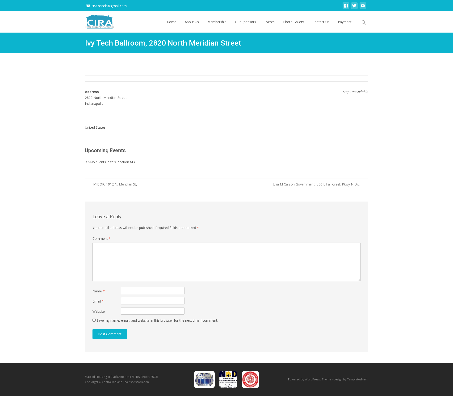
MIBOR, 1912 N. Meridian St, (113, 184)
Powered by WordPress (304, 379)
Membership (216, 22)
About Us (192, 22)
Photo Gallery (293, 22)
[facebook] (346, 8)
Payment (345, 22)
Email (98, 301)
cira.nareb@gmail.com (109, 5)
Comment (101, 238)
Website (98, 311)
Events (269, 22)
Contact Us (320, 22)
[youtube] (363, 8)
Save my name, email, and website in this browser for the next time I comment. (157, 320)
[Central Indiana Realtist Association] (95, 20)
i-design (337, 379)
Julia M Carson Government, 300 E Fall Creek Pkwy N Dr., (318, 184)
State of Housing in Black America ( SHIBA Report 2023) (121, 377)
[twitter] (354, 8)
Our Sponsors (245, 22)
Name (98, 291)
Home (171, 22)
